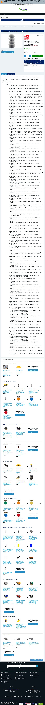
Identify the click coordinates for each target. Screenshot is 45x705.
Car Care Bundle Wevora (7, 461)
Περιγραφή (4, 74)
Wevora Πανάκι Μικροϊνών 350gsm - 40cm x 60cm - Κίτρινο (20, 550)
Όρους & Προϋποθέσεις (6, 678)
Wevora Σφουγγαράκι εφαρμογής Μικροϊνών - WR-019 (34, 643)
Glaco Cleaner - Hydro (7, 443)
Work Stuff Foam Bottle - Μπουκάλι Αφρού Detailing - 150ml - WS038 (8, 551)
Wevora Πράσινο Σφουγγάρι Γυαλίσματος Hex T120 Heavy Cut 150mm (8, 507)
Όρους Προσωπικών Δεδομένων (8, 680)
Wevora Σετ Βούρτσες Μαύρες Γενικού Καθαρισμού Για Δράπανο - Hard (20, 434)
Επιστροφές (18, 674)
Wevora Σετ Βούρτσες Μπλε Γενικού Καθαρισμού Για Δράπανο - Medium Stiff (8, 602)
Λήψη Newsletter (34, 677)
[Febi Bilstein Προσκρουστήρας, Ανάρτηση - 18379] (11, 41)
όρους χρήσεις (26, 667)
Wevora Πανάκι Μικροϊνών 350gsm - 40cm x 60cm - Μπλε (33, 550)
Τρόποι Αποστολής (5, 675)
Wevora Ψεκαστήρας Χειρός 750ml (7, 573)
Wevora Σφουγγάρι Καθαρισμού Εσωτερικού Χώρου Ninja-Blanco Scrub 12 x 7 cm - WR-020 (33, 537)
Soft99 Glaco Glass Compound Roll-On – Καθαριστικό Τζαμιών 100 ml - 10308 (8, 452)
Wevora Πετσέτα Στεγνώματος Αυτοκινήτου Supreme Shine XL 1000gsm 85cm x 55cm (21, 626)
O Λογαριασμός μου (35, 672)
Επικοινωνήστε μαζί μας (6, 674)
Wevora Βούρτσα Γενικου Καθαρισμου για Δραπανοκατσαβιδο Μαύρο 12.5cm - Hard (7, 434)
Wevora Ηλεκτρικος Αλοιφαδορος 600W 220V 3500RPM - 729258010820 (7, 390)
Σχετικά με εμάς (5, 672)
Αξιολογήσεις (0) (11, 74)
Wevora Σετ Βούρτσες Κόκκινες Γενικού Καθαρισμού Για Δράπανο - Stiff (20, 602)
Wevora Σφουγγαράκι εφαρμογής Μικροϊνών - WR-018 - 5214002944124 (21, 644)
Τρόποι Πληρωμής (5, 677)
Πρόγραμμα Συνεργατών (21, 678)
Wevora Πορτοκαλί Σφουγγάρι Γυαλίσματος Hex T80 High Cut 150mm (20, 404)
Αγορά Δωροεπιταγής (20, 677)
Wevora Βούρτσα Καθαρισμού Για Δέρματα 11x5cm (32, 562)
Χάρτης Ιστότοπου (19, 675)
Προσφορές (18, 680)
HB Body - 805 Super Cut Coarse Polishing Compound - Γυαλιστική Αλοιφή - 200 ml (21, 391)
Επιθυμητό (31, 58)
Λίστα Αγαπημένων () (35, 675)
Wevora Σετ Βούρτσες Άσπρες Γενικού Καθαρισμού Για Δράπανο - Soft (8, 589)
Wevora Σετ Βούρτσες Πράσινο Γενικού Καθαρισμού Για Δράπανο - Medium (33, 589)
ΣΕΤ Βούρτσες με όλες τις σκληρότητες (10, 579)
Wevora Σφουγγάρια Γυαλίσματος (9, 498)
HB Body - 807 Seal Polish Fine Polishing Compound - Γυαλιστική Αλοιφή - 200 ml (7, 404)
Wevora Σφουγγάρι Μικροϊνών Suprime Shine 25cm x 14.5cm (33, 470)
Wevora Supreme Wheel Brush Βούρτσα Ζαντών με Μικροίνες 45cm (8, 470)
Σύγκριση (37, 58)
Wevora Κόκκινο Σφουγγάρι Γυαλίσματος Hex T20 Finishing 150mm (7, 417)
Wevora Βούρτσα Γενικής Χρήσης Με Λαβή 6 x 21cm (20, 562)
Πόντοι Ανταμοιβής (5, 681)
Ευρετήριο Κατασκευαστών (21, 672)
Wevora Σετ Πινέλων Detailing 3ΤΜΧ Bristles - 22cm (21, 482)
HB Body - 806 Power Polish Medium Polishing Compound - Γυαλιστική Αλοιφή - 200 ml (34, 391)
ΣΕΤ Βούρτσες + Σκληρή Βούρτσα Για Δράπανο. (12, 424)
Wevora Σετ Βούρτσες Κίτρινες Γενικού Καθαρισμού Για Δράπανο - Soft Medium (20, 589)
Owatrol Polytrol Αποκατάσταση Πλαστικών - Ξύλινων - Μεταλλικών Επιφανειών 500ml (8, 373)
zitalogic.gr (13, 703)
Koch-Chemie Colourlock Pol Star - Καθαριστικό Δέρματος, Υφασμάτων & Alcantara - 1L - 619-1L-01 (8, 537)
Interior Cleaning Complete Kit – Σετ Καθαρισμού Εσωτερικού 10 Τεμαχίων (17, 527)
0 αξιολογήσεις (32, 65)
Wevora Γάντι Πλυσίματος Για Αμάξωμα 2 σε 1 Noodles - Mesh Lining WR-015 (33, 483)
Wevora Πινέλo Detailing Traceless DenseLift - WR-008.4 (7, 562)
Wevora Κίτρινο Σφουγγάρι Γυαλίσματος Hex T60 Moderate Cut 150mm (33, 507)
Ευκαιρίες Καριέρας (5, 682)
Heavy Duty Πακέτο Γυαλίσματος (9, 381)
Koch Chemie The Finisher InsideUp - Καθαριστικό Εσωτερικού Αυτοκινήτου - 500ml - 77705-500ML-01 (20, 538)
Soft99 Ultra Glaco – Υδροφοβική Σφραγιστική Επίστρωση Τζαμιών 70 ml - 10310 (21, 453)
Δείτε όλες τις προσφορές (36, 659)
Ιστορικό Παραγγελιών (35, 674)
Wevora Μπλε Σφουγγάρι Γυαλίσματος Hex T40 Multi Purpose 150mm (33, 404)
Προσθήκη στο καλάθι (33, 370)
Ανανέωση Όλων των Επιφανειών (9, 363)
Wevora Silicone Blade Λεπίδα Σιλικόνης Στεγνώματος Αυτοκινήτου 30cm (7, 482)
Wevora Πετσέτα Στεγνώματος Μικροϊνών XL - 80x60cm (19, 372)
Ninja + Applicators (6, 634)
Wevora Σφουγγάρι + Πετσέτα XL (9, 616)
